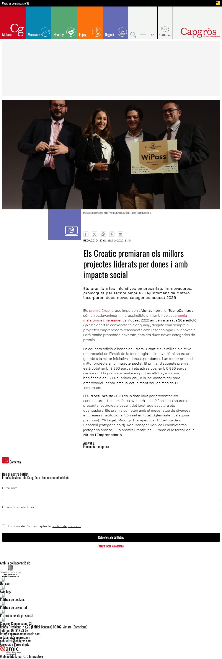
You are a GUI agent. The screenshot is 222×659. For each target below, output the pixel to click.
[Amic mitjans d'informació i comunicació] (111, 650)
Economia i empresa (96, 446)
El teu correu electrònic (19, 507)
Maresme (34, 34)
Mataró (6, 34)
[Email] (120, 234)
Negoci (109, 34)
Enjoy (82, 34)
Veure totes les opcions (111, 546)
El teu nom (9, 488)
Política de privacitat (13, 607)
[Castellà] (153, 23)
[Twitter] (94, 234)
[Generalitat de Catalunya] (111, 571)
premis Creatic (101, 310)
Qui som (5, 583)
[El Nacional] (218, 3)
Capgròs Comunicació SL (15, 3)
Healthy (59, 34)
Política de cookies (12, 599)
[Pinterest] (111, 234)
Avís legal (6, 591)
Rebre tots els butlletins (111, 537)
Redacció (90, 240)
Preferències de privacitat (16, 615)
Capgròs (195, 33)
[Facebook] (85, 234)
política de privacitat (66, 526)
